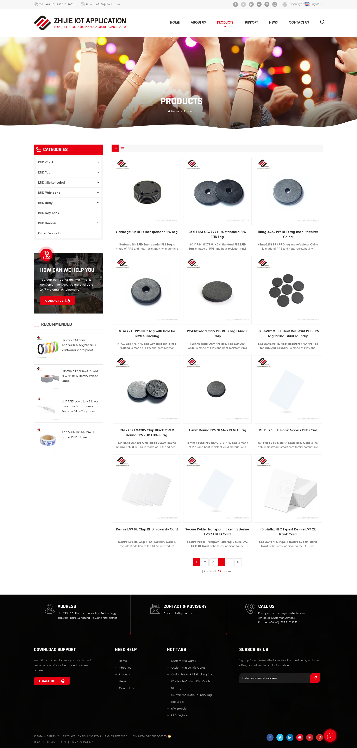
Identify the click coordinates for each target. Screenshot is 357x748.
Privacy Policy (82, 741)
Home (175, 22)
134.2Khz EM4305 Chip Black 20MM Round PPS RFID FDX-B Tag (146, 432)
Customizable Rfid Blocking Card (192, 674)
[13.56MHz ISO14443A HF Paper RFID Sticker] (48, 440)
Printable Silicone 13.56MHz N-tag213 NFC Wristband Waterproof (79, 345)
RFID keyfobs (179, 715)
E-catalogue (49, 681)
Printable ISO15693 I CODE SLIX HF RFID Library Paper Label (80, 375)
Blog (38, 741)
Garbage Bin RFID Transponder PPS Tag (147, 232)
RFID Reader (47, 223)
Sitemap (51, 741)
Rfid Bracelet (179, 708)
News (273, 22)
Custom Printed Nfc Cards (188, 667)
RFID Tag (44, 172)
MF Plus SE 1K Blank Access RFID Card (287, 430)
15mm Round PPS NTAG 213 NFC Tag (217, 430)
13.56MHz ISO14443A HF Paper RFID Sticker (78, 434)
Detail (144, 222)
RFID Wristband (49, 192)
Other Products (49, 233)
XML (63, 741)
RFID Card (45, 162)
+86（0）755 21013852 (59, 4)
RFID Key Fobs (48, 213)
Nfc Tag (176, 688)
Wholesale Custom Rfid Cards (190, 681)
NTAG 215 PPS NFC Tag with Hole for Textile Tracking (147, 333)
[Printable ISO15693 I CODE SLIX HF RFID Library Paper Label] (48, 378)
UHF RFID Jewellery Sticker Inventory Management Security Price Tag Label (80, 406)
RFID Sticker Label (51, 182)
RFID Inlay (45, 203)
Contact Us (299, 22)
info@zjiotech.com (108, 4)
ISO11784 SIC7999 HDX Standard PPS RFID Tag (217, 234)
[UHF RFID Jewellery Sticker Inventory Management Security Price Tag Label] (48, 409)
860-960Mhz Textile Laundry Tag (191, 695)
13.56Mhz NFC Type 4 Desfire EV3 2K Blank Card (288, 531)
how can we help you (67, 270)
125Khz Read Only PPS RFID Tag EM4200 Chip (217, 333)
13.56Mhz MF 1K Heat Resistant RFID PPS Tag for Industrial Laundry (288, 333)
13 (229, 562)
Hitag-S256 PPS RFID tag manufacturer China (288, 234)
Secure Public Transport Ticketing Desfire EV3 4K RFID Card (217, 531)
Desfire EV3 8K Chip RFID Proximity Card (147, 529)
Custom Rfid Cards (183, 660)
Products (225, 22)
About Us (198, 22)
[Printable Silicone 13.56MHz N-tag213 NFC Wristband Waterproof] (48, 347)
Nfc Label (177, 701)
